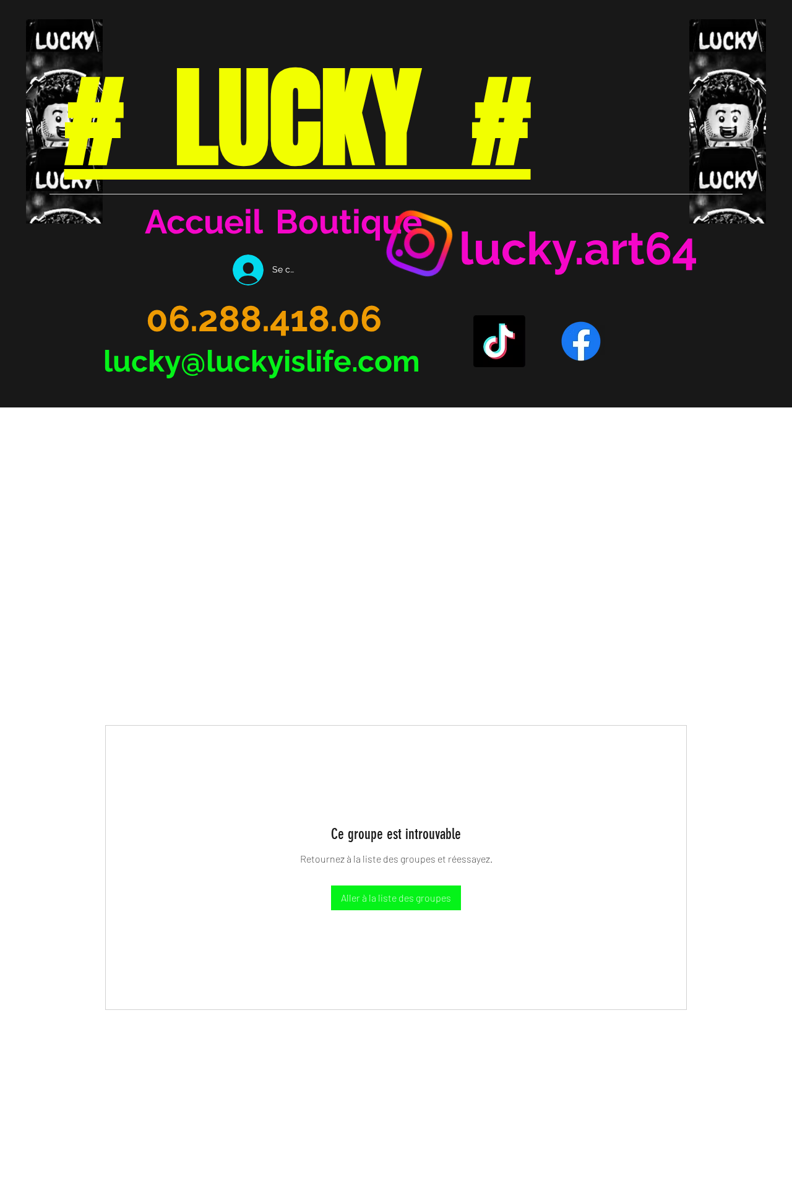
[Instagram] (419, 243)
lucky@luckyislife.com (261, 361)
